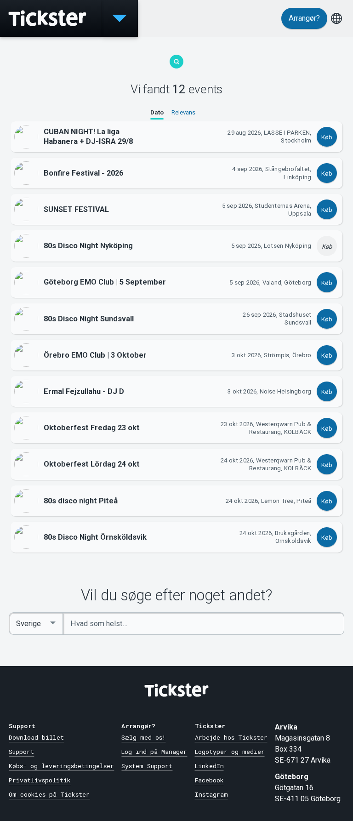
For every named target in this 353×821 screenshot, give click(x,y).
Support (21, 751)
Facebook (209, 780)
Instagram (211, 794)
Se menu (119, 18)
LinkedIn (209, 766)
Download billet (36, 737)
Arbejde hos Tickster (231, 737)
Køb (326, 137)
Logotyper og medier (230, 751)
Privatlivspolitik (40, 780)
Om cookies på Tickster (49, 794)
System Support (146, 766)
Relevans (183, 112)
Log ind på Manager (154, 751)
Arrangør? (304, 18)
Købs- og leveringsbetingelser (61, 766)
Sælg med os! (143, 737)
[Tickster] (50, 18)
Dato (157, 112)
